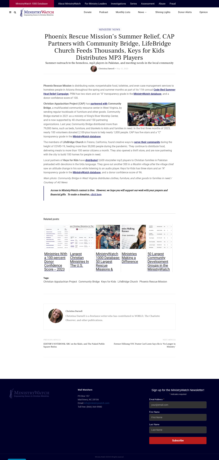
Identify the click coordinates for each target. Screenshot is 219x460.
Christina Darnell (106, 68)
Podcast (103, 12)
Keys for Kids (108, 281)
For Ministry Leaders (96, 3)
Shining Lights (162, 12)
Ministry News (109, 29)
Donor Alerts (185, 12)
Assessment (148, 3)
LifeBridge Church (128, 281)
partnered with (99, 103)
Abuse (162, 3)
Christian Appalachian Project (60, 281)
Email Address (156, 399)
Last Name (154, 424)
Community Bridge (89, 281)
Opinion (203, 12)
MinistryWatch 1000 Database (32, 3)
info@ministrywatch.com (96, 403)
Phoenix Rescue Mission (153, 281)
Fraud (173, 3)
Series (133, 3)
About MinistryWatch (69, 3)
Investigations (118, 3)
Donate (88, 12)
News (141, 12)
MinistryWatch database (147, 93)
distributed (91, 160)
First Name (154, 412)
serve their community (147, 142)
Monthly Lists (123, 12)
